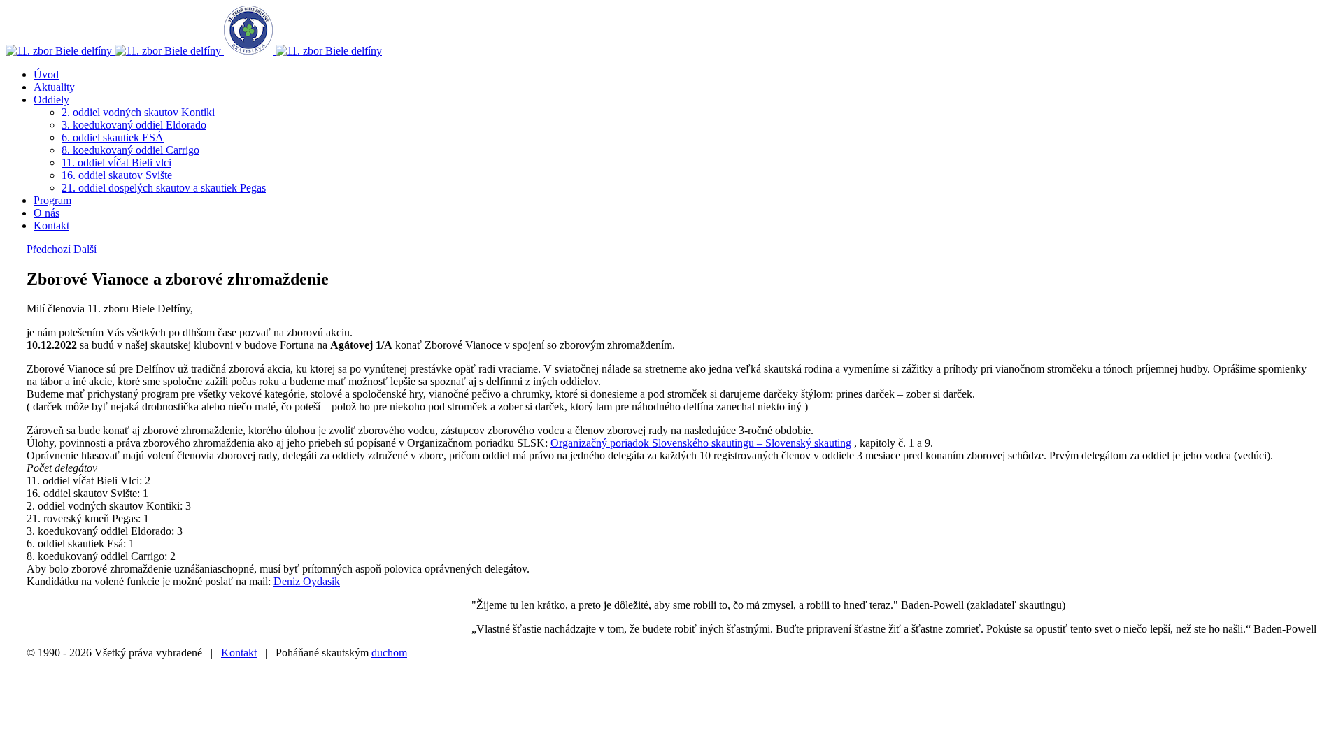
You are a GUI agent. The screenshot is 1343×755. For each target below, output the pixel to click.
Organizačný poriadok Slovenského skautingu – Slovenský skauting (700, 443)
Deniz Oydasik (306, 581)
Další (85, 249)
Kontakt (239, 653)
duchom (389, 653)
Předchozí (49, 249)
